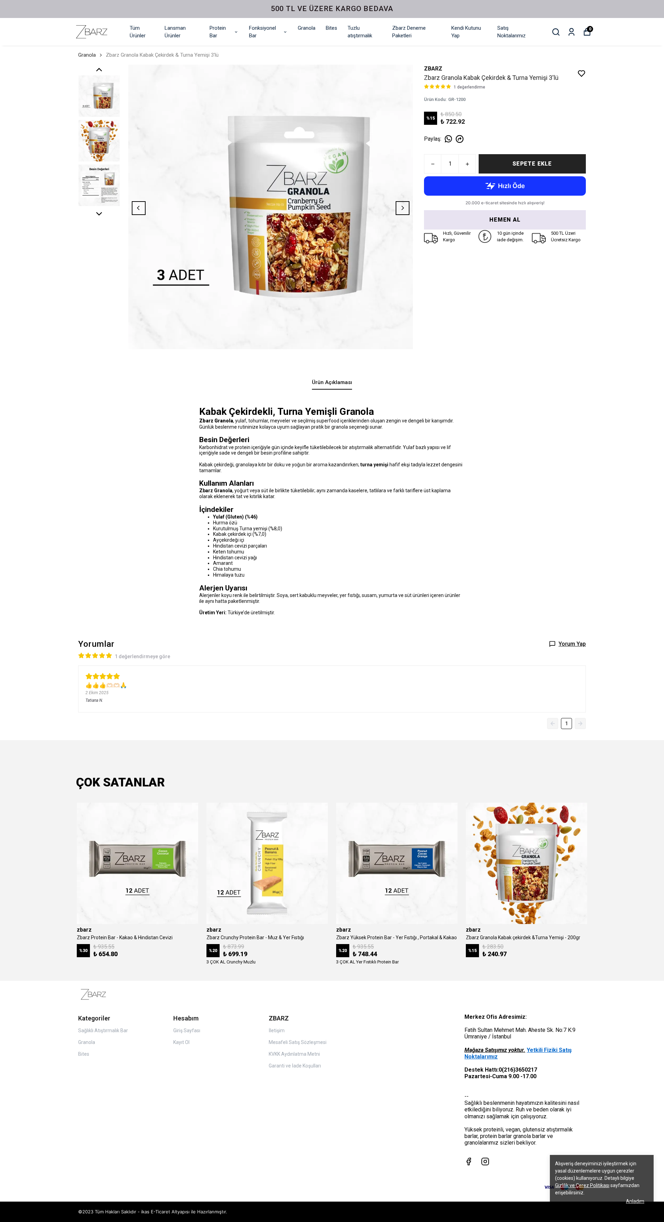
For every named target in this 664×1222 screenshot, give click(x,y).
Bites (331, 28)
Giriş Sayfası (186, 1030)
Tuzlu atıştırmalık (360, 32)
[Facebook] (468, 1161)
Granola (306, 28)
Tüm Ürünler (138, 32)
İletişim (277, 1030)
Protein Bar (218, 32)
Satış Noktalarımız (511, 32)
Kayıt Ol (181, 1042)
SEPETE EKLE (532, 163)
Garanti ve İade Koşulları (295, 1066)
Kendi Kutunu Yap (466, 32)
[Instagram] (485, 1161)
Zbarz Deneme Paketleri (409, 32)
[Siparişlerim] (571, 32)
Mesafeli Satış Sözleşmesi (297, 1042)
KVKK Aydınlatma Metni (294, 1054)
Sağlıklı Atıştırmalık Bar (103, 1030)
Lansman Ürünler (175, 32)
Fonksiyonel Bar (262, 32)
